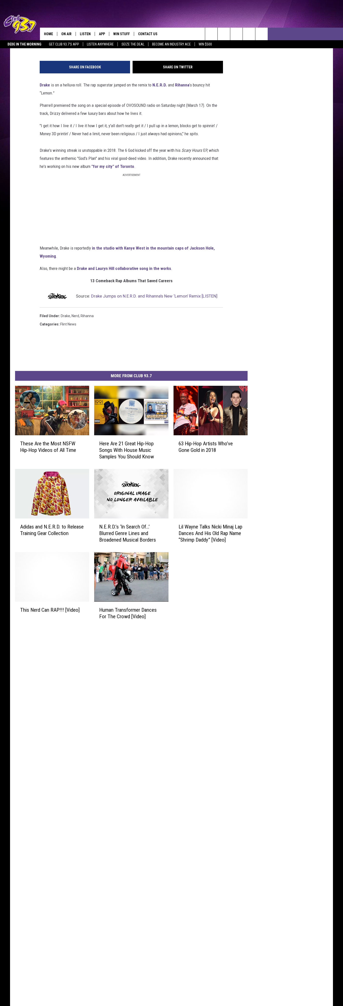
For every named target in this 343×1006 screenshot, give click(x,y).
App (102, 34)
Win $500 (205, 44)
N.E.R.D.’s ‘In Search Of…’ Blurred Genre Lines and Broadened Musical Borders (127, 533)
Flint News (68, 324)
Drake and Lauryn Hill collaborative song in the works (124, 268)
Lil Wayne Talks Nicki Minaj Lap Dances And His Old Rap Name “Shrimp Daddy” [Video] (210, 533)
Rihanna (182, 84)
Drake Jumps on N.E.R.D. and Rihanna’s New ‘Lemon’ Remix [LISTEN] (154, 296)
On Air (66, 34)
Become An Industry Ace (171, 44)
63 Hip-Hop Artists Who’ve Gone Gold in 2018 (206, 446)
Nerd (75, 316)
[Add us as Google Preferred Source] (224, 34)
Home (48, 34)
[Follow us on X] (261, 34)
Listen (85, 34)
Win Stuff (121, 34)
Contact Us (147, 34)
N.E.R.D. (159, 84)
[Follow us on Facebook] (236, 34)
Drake (45, 84)
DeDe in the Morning (24, 44)
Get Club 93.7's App (64, 44)
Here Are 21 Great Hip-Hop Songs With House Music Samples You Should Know (126, 449)
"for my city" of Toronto (112, 166)
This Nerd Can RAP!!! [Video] (50, 610)
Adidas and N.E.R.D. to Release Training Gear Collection (52, 529)
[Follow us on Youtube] (249, 34)
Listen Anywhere (100, 44)
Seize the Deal (133, 44)
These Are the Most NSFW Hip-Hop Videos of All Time (48, 446)
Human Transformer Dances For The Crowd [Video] (128, 613)
